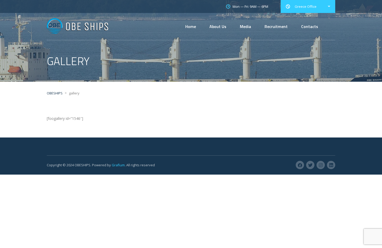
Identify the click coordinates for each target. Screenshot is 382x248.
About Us (217, 26)
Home (190, 26)
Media (245, 26)
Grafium (118, 165)
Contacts (309, 26)
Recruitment (276, 26)
